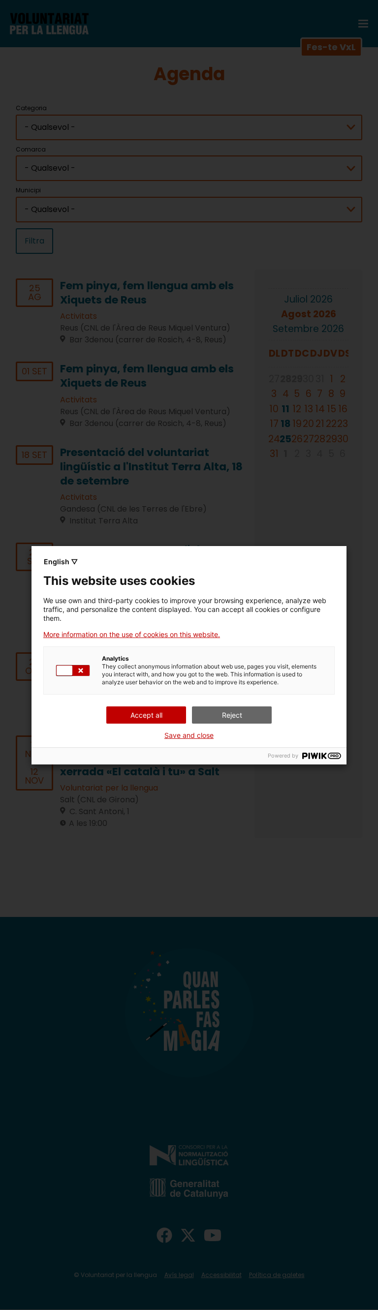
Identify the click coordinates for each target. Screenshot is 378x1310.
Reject (232, 715)
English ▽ (61, 561)
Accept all (146, 715)
